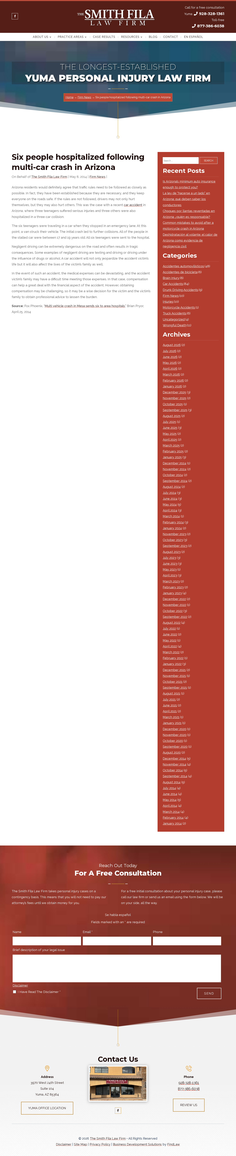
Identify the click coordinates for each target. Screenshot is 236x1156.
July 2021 (169, 699)
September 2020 (175, 746)
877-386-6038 (210, 26)
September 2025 (175, 410)
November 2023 (174, 534)
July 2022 (169, 628)
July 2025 (169, 422)
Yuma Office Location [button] (47, 1108)
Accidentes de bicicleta (180, 272)
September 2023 (175, 546)
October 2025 (173, 404)
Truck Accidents (174, 313)
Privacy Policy (100, 1144)
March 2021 (171, 717)
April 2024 (170, 510)
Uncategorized (174, 319)
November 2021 (174, 676)
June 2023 (170, 563)
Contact (170, 37)
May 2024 (170, 504)
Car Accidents (173, 284)
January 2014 (172, 823)
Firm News (97, 177)
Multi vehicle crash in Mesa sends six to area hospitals (85, 306)
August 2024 (172, 487)
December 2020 (174, 729)
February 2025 (173, 451)
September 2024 (175, 481)
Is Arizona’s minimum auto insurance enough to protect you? (189, 184)
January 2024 (172, 528)
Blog (153, 37)
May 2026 (170, 363)
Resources (130, 37)
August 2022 (171, 622)
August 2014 (172, 782)
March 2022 (171, 652)
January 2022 (172, 664)
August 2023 (172, 552)
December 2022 (174, 599)
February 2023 (173, 587)
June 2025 (170, 427)
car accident (133, 205)
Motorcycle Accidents (179, 307)
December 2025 (174, 392)
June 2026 (170, 357)
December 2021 (174, 670)
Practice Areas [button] (71, 37)
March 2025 (171, 445)
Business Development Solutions (137, 1144)
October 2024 (173, 475)
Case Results (104, 37)
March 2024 (171, 516)
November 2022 (174, 605)
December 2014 (174, 758)
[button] (232, 1131)
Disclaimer (20, 985)
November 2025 (174, 398)
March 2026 (171, 374)
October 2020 (173, 741)
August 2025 (172, 416)
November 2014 (174, 764)
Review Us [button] (188, 1105)
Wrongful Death (174, 325)
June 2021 (170, 705)
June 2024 (170, 498)
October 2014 (173, 770)
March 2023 (171, 581)
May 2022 (169, 640)
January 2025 (172, 457)
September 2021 (175, 687)
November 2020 (174, 735)
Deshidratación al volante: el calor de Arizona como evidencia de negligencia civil (190, 240)
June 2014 (170, 794)
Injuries (168, 301)
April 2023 (170, 575)
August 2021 (171, 693)
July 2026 (169, 351)
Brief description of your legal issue (39, 950)
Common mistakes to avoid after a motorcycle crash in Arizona (188, 225)
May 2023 (170, 569)
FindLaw (173, 1144)
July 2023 (169, 558)
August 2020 (172, 752)
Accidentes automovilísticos (183, 266)
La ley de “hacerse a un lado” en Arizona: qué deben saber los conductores (186, 199)
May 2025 (170, 434)
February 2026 (173, 380)
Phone (158, 932)
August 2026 (172, 345)
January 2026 (172, 386)
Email (88, 932)
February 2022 (173, 658)
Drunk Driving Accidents (180, 290)
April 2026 (170, 368)
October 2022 (173, 611)
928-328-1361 (211, 13)
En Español (193, 37)
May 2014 (170, 800)
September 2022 (175, 617)
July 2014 (169, 788)
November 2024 (174, 469)
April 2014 (170, 806)
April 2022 (170, 646)
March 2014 (171, 812)
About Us (40, 37)
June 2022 (170, 634)
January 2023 (172, 593)
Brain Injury (171, 278)
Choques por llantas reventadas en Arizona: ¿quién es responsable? (189, 214)
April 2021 (170, 711)
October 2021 (172, 682)
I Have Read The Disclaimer (39, 992)
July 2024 (169, 493)
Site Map (80, 1144)
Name (17, 932)
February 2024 (173, 522)
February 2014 (173, 817)
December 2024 (174, 463)
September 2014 (175, 776)
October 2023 (173, 540)
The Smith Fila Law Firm (49, 177)
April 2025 (170, 439)
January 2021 (172, 723)
